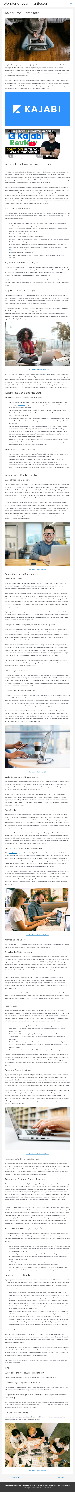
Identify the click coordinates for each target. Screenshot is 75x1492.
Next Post (62, 1478)
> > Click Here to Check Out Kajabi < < (37, 369)
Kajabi (7, 280)
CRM (10, 250)
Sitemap (35, 1485)
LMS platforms (13, 853)
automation (21, 405)
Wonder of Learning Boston (25, 3)
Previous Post (14, 1478)
